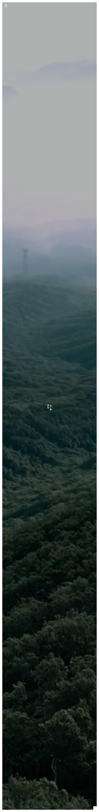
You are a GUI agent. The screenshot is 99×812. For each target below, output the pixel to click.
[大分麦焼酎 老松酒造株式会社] (5, 5)
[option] (49, 407)
